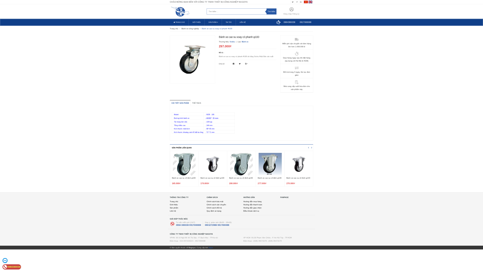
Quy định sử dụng (214, 211)
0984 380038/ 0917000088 (188, 225)
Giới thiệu (196, 22)
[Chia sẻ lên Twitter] (240, 63)
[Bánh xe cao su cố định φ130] (212, 164)
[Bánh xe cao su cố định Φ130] (241, 164)
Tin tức (229, 22)
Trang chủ (180, 22)
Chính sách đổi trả (214, 208)
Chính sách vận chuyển (216, 205)
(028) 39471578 (260, 241)
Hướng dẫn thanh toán (252, 205)
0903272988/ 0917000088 (217, 225)
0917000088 (305, 22)
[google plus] (301, 2)
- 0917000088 (199, 241)
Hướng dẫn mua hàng (252, 201)
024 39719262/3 (186, 241)
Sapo (211, 248)
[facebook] (297, 2)
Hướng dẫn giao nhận (252, 208)
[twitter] (293, 2)
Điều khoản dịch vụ (251, 211)
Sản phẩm (212, 22)
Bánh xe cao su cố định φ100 (184, 178)
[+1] (246, 63)
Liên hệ (243, 22)
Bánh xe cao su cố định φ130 (212, 178)
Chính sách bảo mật (215, 201)
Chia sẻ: (222, 64)
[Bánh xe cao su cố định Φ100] (184, 164)
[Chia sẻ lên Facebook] (233, 63)
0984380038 (289, 22)
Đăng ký (296, 14)
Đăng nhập (288, 14)
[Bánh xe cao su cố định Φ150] (298, 164)
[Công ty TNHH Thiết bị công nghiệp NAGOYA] (186, 11)
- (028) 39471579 (274, 241)
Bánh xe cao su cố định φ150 (298, 178)
